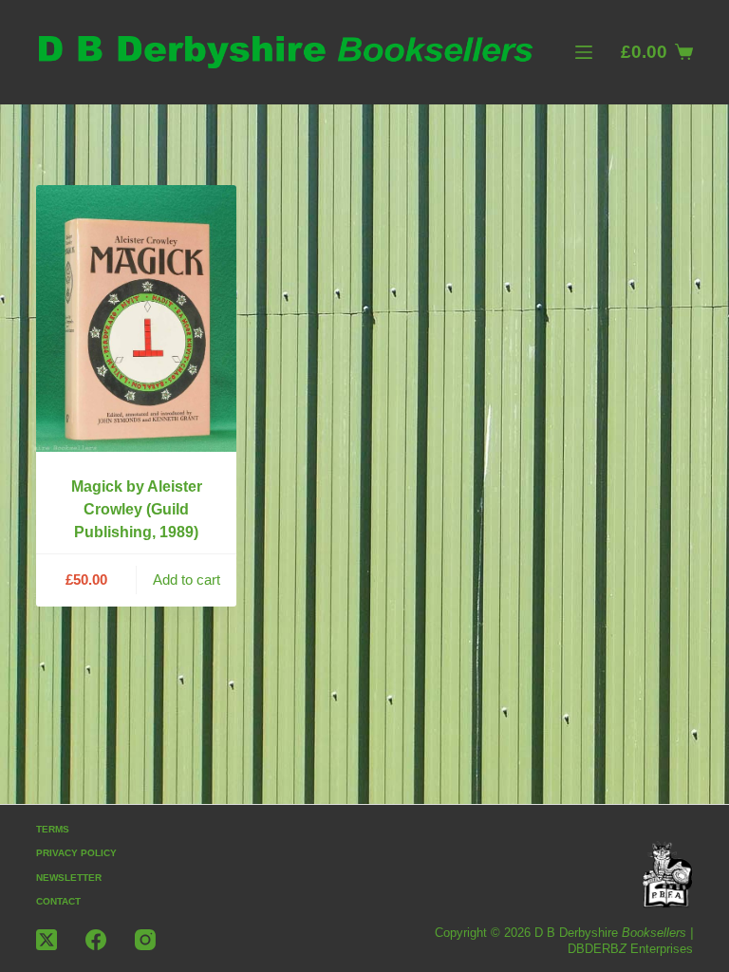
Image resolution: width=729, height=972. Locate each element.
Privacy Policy (76, 853)
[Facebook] (95, 939)
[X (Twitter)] (46, 939)
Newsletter (69, 877)
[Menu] (583, 52)
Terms (52, 829)
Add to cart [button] (186, 579)
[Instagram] (145, 939)
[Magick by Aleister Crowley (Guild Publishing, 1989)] (135, 318)
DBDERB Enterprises (630, 949)
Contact (58, 901)
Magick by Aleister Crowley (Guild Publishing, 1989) (136, 509)
